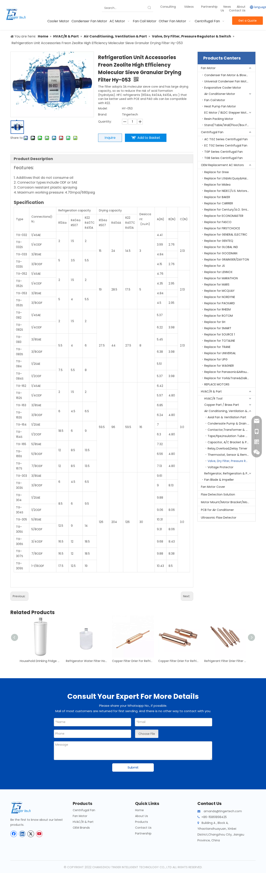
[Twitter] (30, 834)
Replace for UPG (216, 359)
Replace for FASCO (218, 222)
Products (141, 822)
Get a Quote (247, 21)
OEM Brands (81, 828)
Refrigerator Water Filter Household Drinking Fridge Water (87, 661)
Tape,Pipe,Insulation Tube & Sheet (231, 436)
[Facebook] (13, 834)
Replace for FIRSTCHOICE (222, 228)
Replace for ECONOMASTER (223, 216)
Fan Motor (208, 68)
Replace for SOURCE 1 (219, 334)
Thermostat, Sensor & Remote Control (231, 455)
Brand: (102, 114)
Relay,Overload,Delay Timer (227, 448)
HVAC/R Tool (213, 398)
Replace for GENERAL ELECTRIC (225, 234)
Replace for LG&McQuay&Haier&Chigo (229, 178)
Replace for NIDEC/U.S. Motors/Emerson (229, 191)
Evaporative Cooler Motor (222, 88)
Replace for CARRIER (218, 203)
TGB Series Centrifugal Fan (223, 158)
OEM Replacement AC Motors (222, 165)
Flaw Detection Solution (218, 494)
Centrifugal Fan (212, 132)
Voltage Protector (220, 467)
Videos (189, 7)
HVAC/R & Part (211, 391)
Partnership (209, 7)
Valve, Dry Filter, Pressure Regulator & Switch (231, 461)
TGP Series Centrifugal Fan (223, 152)
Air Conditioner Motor (219, 94)
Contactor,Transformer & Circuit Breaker (231, 430)
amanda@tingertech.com (223, 811)
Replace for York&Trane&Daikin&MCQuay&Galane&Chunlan (229, 378)
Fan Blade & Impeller (219, 480)
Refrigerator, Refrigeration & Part (227, 473)
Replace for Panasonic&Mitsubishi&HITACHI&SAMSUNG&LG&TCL (229, 372)
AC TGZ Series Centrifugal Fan (226, 139)
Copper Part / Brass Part (221, 405)
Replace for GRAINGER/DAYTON (226, 259)
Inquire (110, 137)
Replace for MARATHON (221, 278)
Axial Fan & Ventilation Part (227, 417)
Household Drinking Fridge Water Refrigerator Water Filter (41, 661)
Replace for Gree (216, 172)
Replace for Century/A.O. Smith (227, 209)
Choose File (146, 734)
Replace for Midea (217, 185)
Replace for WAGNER (219, 366)
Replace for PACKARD (219, 303)
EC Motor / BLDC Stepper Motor (226, 113)
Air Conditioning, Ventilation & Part (229, 411)
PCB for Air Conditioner (217, 510)
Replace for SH (214, 322)
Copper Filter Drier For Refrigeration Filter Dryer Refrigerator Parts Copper (179, 661)
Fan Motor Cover (213, 487)
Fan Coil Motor (214, 100)
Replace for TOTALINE (219, 341)
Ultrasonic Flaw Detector (218, 517)
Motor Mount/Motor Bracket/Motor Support (228, 502)
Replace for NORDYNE (219, 297)
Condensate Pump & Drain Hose (231, 423)
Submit (133, 767)
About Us (141, 816)
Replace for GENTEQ (218, 241)
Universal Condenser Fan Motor (226, 81)
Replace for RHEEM (217, 309)
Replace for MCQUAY (219, 291)
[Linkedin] (22, 834)
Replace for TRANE (217, 347)
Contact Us (237, 10)
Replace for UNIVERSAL (220, 353)
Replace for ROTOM (218, 316)
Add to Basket (148, 137)
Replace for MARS (216, 284)
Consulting (168, 7)
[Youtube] (39, 834)
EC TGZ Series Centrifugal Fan (225, 145)
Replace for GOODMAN (220, 253)
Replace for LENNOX (218, 272)
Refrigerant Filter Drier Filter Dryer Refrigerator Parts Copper (225, 661)
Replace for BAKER (217, 197)
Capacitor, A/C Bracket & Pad (229, 442)
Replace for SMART (217, 328)
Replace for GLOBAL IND (221, 247)
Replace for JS (214, 266)
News (227, 7)
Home (139, 810)
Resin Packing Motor (218, 119)
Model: (102, 108)
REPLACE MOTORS (216, 384)
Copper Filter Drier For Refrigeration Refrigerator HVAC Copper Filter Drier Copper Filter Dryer (133, 661)
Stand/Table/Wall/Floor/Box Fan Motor (229, 125)
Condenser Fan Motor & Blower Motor (229, 75)
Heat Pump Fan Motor (220, 106)
